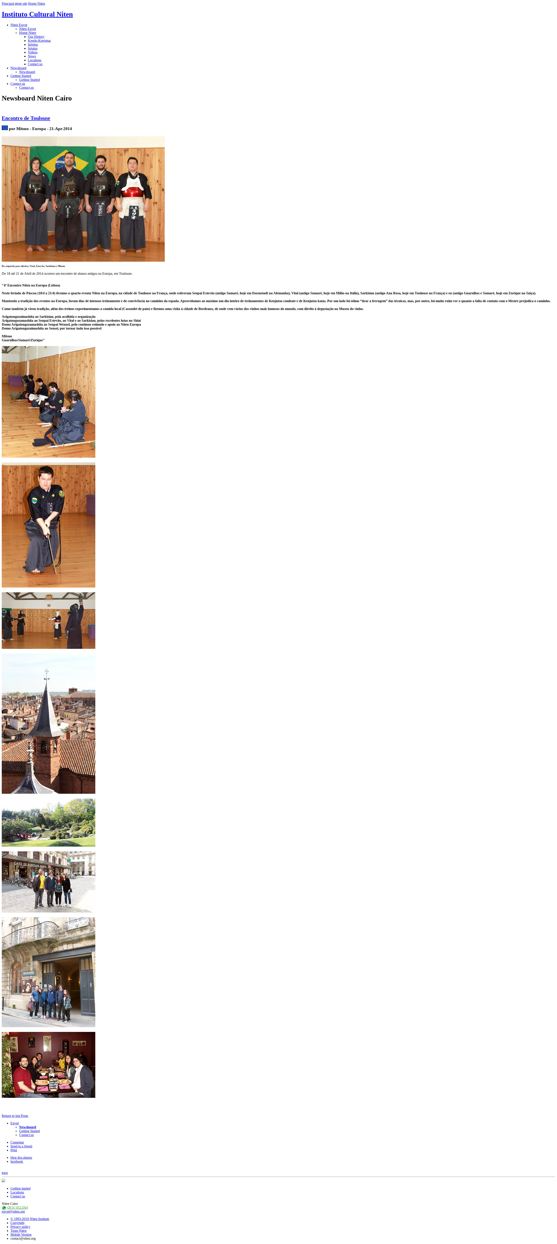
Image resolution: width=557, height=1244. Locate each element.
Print (13, 1150)
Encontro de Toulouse (26, 118)
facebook (16, 1161)
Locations (34, 60)
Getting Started (20, 76)
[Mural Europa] (5, 128)
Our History (36, 37)
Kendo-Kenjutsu (39, 40)
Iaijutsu (33, 44)
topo (5, 1173)
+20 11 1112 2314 (17, 1207)
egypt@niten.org (13, 1211)
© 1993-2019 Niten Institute (29, 1219)
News (32, 56)
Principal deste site (14, 3)
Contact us (35, 64)
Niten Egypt (18, 25)
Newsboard (18, 68)
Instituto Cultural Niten (37, 14)
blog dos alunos (21, 1157)
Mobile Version (21, 1234)
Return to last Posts (15, 1116)
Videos (32, 52)
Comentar (17, 1142)
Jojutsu (32, 48)
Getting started (20, 1188)
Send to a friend (21, 1146)
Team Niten (18, 1230)
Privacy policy (20, 1227)
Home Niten (36, 3)
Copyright (17, 1223)
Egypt (14, 1123)
